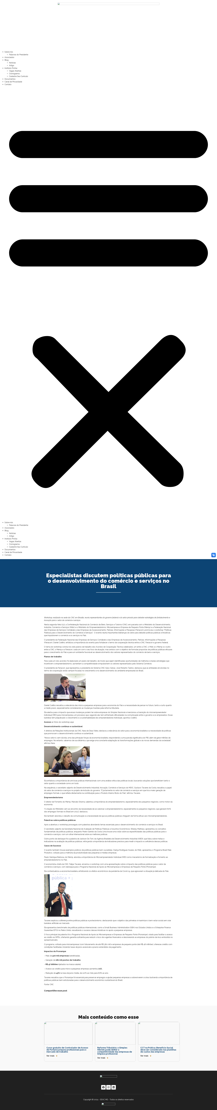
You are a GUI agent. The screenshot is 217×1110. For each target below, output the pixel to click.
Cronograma (14, 74)
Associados (9, 57)
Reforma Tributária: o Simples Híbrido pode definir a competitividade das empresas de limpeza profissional (114, 1051)
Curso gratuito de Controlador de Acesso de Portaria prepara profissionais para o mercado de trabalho (67, 1050)
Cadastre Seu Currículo (18, 76)
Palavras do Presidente (18, 55)
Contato (8, 84)
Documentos (10, 79)
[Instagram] (108, 1087)
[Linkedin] (113, 1087)
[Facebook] (103, 1087)
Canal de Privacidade (13, 82)
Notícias (12, 63)
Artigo (11, 65)
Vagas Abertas (15, 71)
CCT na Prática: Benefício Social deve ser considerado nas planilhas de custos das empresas (158, 1050)
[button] (108, 303)
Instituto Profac (11, 68)
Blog (6, 60)
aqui (72, 722)
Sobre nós (9, 52)
